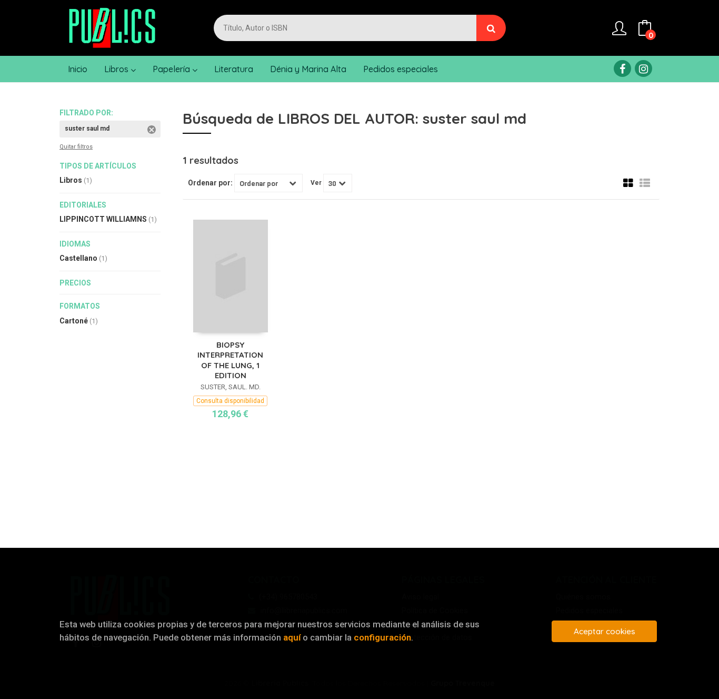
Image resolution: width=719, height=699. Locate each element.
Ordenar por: (210, 182)
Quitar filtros (76, 146)
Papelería (172, 69)
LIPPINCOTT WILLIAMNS (108, 219)
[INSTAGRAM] (643, 68)
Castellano (83, 258)
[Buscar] (491, 28)
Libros (117, 69)
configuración (382, 637)
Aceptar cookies (604, 631)
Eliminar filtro (151, 129)
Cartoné (78, 321)
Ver (316, 182)
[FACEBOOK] (622, 68)
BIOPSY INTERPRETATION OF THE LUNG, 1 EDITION (230, 360)
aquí (292, 637)
